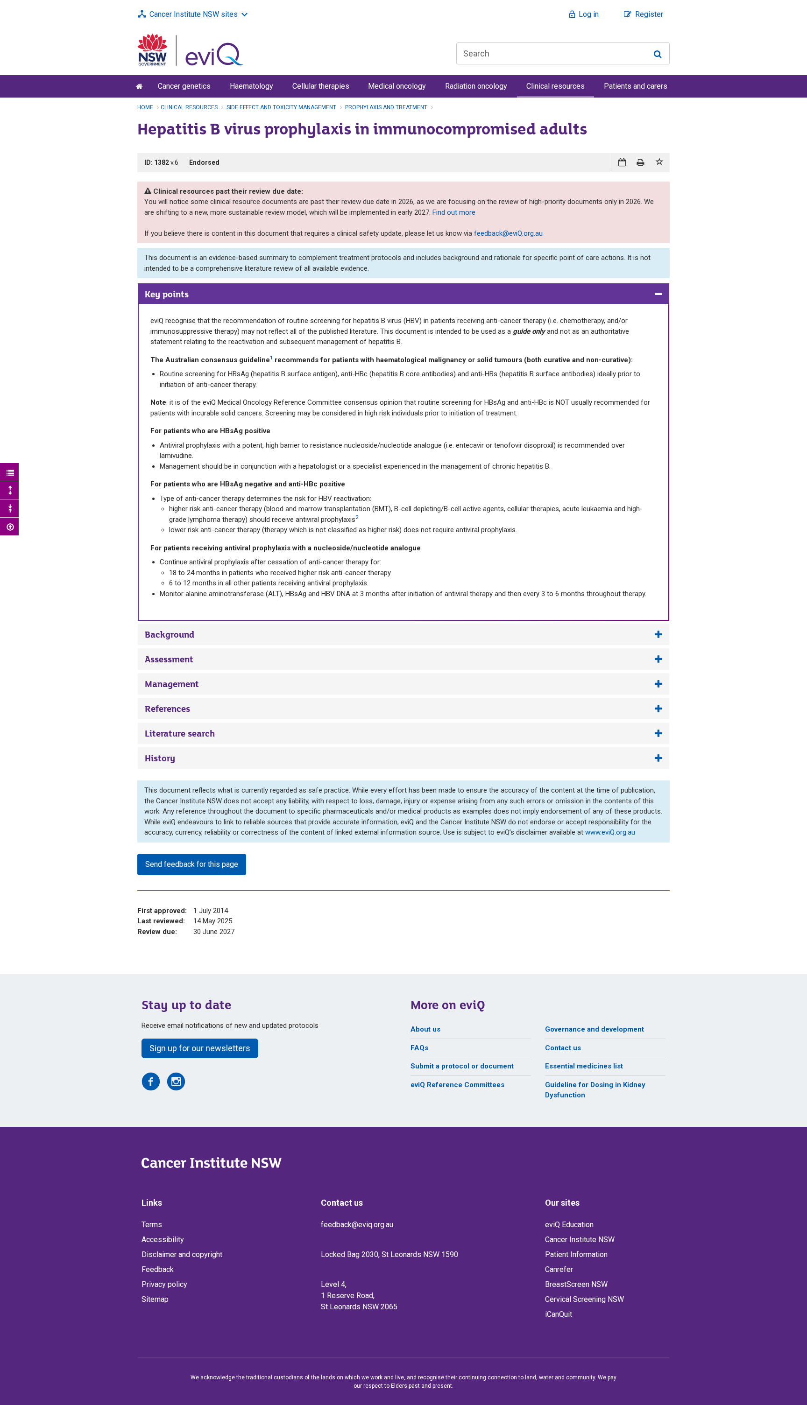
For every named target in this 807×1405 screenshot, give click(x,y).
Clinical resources (555, 86)
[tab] (403, 294)
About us (425, 1029)
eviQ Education (569, 1224)
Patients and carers (635, 86)
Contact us (563, 1048)
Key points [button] (167, 294)
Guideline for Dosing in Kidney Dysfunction (595, 1090)
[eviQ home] (190, 49)
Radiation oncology (476, 86)
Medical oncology (397, 86)
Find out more (453, 212)
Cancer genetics (184, 86)
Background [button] (169, 634)
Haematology (251, 86)
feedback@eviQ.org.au (508, 233)
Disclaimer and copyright (182, 1254)
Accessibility (163, 1239)
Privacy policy (164, 1284)
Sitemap (155, 1299)
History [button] (160, 758)
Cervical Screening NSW (584, 1299)
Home (145, 107)
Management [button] (172, 684)
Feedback (158, 1269)
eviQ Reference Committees (457, 1085)
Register (649, 14)
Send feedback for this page (191, 864)
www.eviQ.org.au (610, 832)
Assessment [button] (169, 659)
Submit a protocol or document (462, 1066)
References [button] (167, 708)
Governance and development (594, 1029)
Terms (152, 1224)
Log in (589, 14)
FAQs (419, 1048)
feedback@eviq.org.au (357, 1224)
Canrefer (559, 1269)
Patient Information (576, 1254)
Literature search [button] (180, 733)
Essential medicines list (584, 1066)
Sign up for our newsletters (199, 1048)
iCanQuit (558, 1314)
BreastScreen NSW (576, 1284)
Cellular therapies (320, 86)
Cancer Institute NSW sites (193, 14)
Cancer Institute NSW (580, 1239)
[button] (660, 162)
